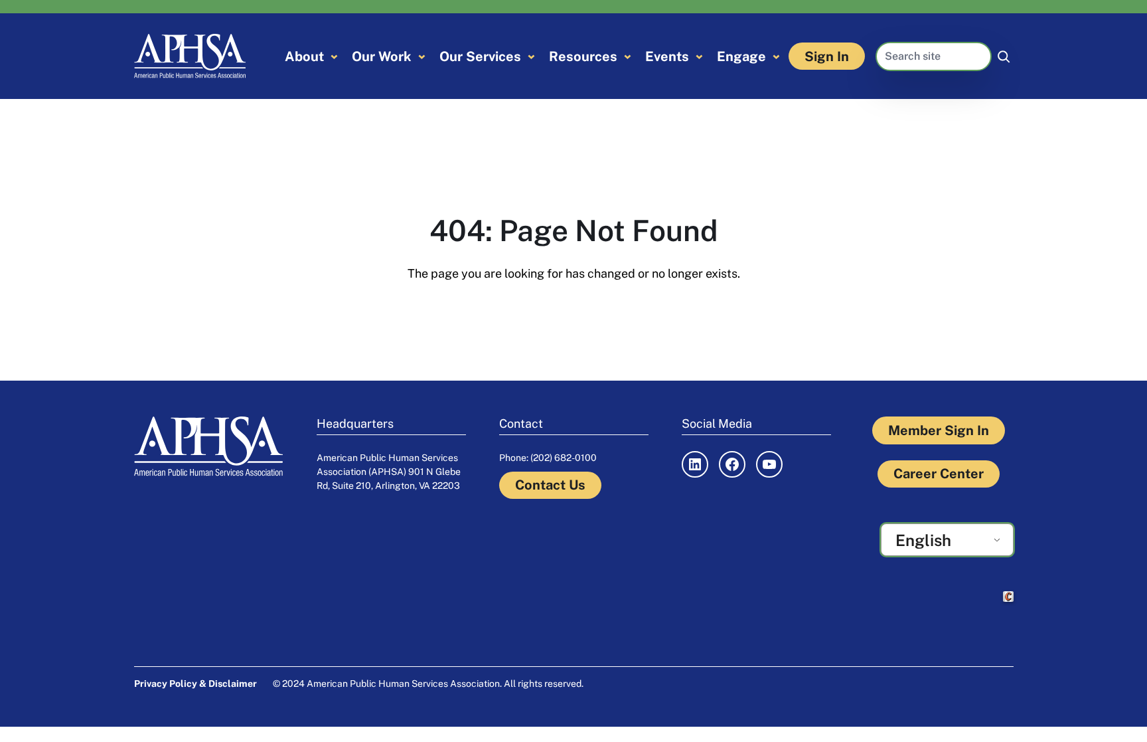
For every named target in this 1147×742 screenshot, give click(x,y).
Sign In (826, 56)
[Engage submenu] (776, 56)
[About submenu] (334, 56)
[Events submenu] (699, 56)
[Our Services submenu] (531, 56)
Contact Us (550, 485)
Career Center (938, 474)
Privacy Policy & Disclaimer (195, 683)
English (923, 540)
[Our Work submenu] (421, 56)
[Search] (1004, 56)
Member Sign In (938, 430)
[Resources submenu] (627, 56)
